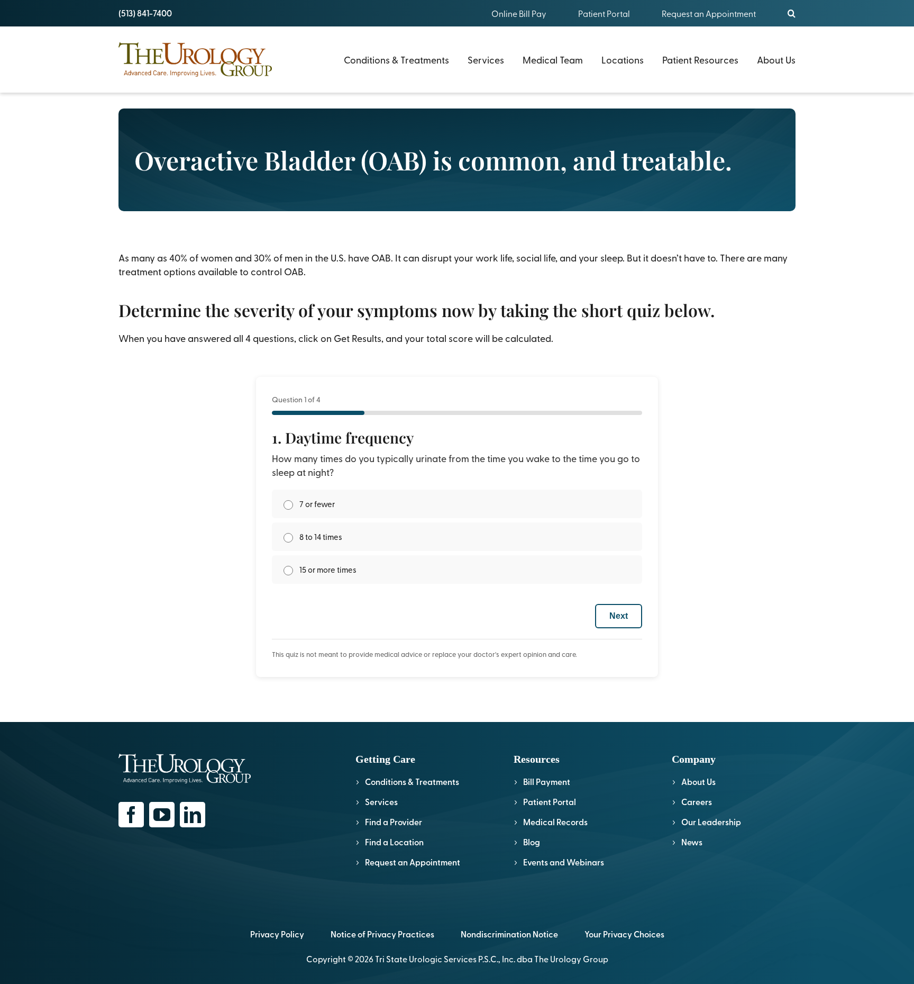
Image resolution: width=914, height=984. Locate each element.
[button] (792, 13)
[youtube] (162, 814)
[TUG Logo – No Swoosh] (195, 46)
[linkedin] (192, 814)
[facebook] (131, 814)
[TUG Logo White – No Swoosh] (184, 758)
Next (618, 615)
